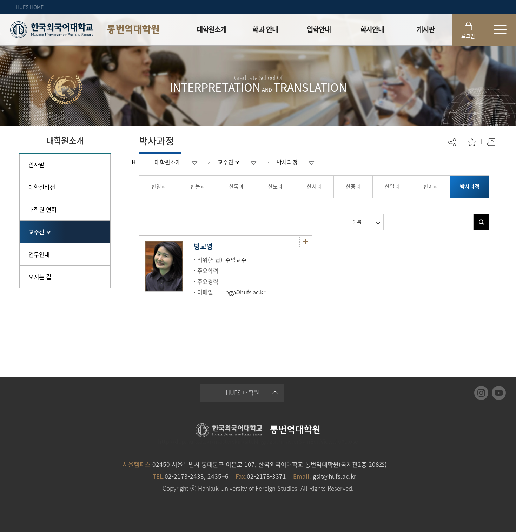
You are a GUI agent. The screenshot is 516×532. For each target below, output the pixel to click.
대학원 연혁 (42, 209)
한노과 (275, 186)
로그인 (468, 35)
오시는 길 (39, 276)
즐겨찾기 (472, 142)
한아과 (430, 186)
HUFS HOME (30, 7)
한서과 (314, 186)
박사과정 (287, 162)
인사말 (36, 164)
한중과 (353, 186)
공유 (452, 142)
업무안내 (39, 254)
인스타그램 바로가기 (481, 393)
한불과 (197, 186)
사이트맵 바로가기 (500, 30)
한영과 (158, 186)
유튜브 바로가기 (499, 393)
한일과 (392, 186)
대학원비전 (41, 187)
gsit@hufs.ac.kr (334, 476)
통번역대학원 (133, 29)
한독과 (236, 186)
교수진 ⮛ (39, 231)
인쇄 (491, 142)
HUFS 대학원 (242, 392)
